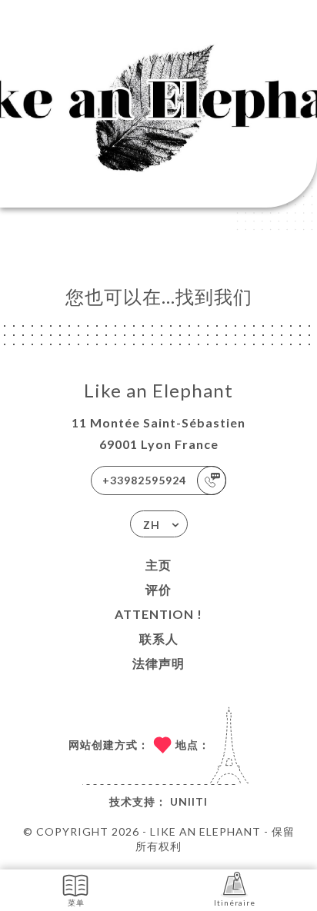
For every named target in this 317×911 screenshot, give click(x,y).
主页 (158, 564)
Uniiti (189, 801)
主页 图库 (43, 137)
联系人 (159, 638)
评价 (158, 589)
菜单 (76, 902)
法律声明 (158, 663)
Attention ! (158, 614)
